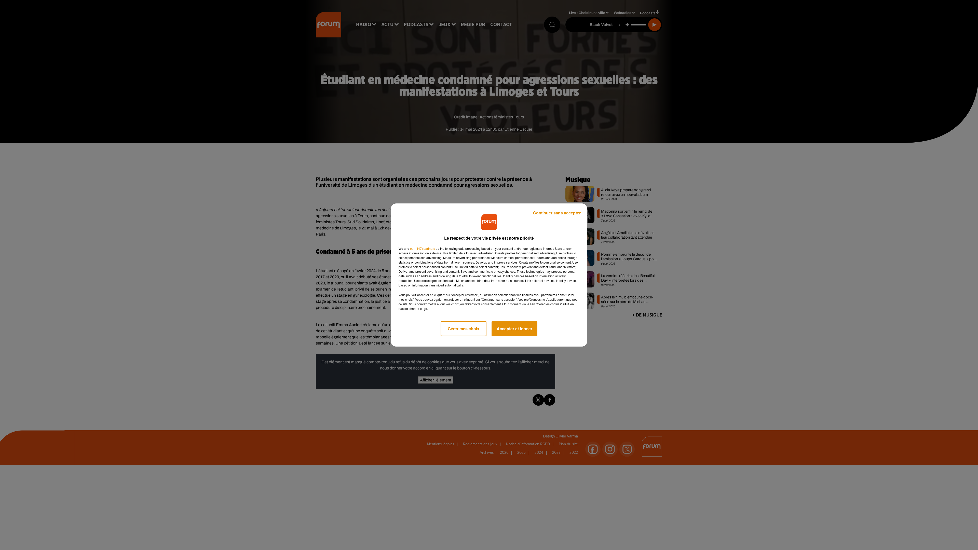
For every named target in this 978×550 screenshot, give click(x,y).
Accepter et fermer (514, 329)
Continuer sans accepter (557, 213)
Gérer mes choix (463, 329)
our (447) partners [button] (422, 248)
